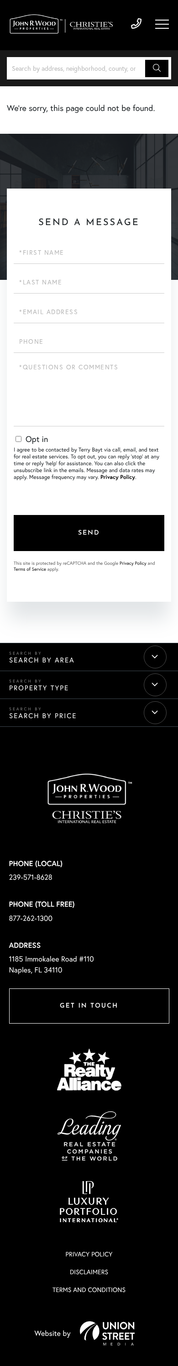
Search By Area (42, 660)
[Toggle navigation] (162, 24)
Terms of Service (30, 569)
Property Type (39, 688)
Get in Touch (89, 1006)
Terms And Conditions (89, 1289)
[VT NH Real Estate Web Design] (107, 1333)
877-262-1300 (31, 918)
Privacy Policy (117, 477)
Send (89, 533)
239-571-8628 (136, 24)
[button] (156, 68)
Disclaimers (89, 1271)
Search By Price (43, 715)
